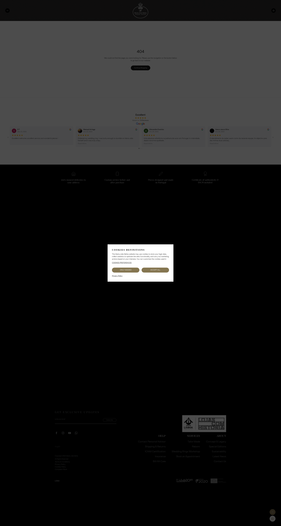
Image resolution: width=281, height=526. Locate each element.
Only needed (125, 270)
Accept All (155, 270)
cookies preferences (121, 263)
